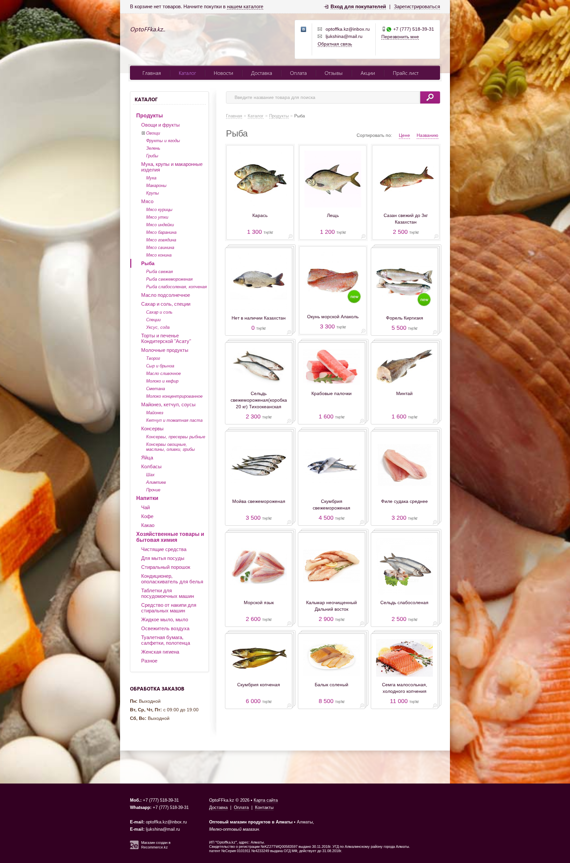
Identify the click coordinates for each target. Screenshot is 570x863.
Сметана (155, 388)
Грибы (152, 155)
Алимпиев (156, 482)
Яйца (147, 457)
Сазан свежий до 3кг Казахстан (406, 219)
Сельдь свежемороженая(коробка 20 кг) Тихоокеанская (259, 400)
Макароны (156, 185)
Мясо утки (157, 217)
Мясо (147, 201)
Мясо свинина (160, 247)
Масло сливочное (163, 373)
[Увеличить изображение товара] (290, 237)
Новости (223, 72)
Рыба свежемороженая (169, 279)
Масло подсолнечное (165, 295)
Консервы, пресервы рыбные (175, 436)
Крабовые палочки (331, 393)
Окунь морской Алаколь (333, 316)
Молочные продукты (164, 350)
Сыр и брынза (160, 365)
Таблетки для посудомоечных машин (167, 593)
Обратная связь (335, 43)
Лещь (333, 215)
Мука (151, 177)
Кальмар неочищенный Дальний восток (331, 606)
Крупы (152, 193)
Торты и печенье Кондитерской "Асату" (166, 338)
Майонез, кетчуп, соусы (168, 404)
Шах (150, 474)
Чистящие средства (163, 549)
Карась (260, 215)
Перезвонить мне (400, 36)
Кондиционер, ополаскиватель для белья (172, 578)
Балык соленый (331, 684)
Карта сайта (266, 800)
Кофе (147, 516)
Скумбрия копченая (258, 684)
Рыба (147, 263)
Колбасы (151, 466)
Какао (147, 525)
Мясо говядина (161, 239)
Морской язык (259, 602)
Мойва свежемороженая (258, 501)
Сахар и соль (159, 312)
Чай (145, 507)
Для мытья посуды (162, 558)
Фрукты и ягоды (163, 140)
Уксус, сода (158, 327)
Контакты (264, 807)
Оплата (298, 72)
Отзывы (334, 72)
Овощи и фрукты (160, 125)
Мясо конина (159, 255)
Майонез (154, 412)
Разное (149, 660)
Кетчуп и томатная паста (174, 420)
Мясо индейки (160, 224)
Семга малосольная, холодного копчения (404, 688)
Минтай (404, 393)
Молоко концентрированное (174, 396)
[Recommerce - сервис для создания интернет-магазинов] (134, 848)
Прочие (153, 489)
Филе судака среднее (404, 501)
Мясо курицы (159, 209)
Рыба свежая (159, 271)
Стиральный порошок (165, 567)
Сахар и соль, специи (165, 304)
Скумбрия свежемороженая (331, 504)
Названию (427, 135)
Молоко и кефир (162, 381)
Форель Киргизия (404, 318)
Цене (404, 135)
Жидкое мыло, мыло (164, 619)
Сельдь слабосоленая (404, 602)
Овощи (153, 133)
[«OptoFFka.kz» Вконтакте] (304, 30)
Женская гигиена (160, 652)
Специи (153, 319)
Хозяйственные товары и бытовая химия (170, 537)
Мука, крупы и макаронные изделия (172, 166)
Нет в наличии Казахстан (259, 318)
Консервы (152, 428)
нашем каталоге (245, 6)
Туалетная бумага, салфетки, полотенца (165, 640)
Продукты (149, 115)
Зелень (153, 148)
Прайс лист (406, 72)
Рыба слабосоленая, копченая (176, 286)
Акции (368, 72)
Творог (153, 358)
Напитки (147, 498)
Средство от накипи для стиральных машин (168, 607)
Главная (151, 72)
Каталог (187, 72)
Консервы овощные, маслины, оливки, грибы (170, 447)
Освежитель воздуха (165, 628)
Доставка (261, 72)
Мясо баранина (161, 232)
